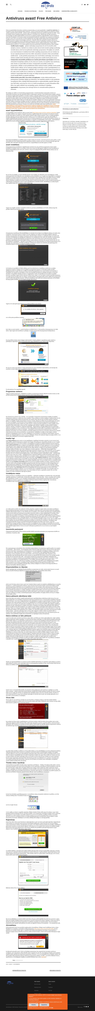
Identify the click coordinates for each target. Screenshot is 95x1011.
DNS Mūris (56, 11)
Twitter (87, 4)
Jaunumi (80, 126)
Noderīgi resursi (80, 127)
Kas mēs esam (37, 984)
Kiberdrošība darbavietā (69, 11)
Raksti (64, 129)
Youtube (84, 4)
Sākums (20, 11)
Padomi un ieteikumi (31, 11)
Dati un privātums (78, 123)
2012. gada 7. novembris (13, 964)
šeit (52, 1007)
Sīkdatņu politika (37, 993)
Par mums (48, 11)
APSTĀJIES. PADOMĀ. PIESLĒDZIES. (78, 121)
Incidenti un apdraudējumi (69, 126)
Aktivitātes (65, 121)
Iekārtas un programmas (78, 124)
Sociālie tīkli (72, 129)
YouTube (50, 990)
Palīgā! (41, 11)
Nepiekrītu (44, 1004)
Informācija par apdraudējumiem (71, 112)
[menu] (7, 4)
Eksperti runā (66, 124)
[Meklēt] (11, 4)
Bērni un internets (67, 123)
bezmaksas (19, 960)
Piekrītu (33, 1004)
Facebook (81, 4)
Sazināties (36, 990)
